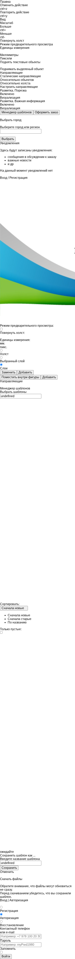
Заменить (8, 372)
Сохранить (9, 867)
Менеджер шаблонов (17, 112)
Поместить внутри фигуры (20, 377)
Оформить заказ (46, 112)
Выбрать (8, 139)
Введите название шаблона (20, 859)
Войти (6, 956)
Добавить (25, 372)
